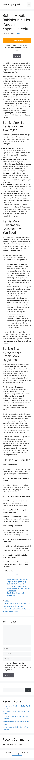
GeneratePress (17, 755)
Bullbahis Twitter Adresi (15, 584)
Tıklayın (17, 56)
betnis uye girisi (11, 4)
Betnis (7, 601)
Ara (4, 686)
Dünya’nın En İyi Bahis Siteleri (17, 586)
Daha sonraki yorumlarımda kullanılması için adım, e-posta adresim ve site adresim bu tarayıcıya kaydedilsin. (18, 666)
